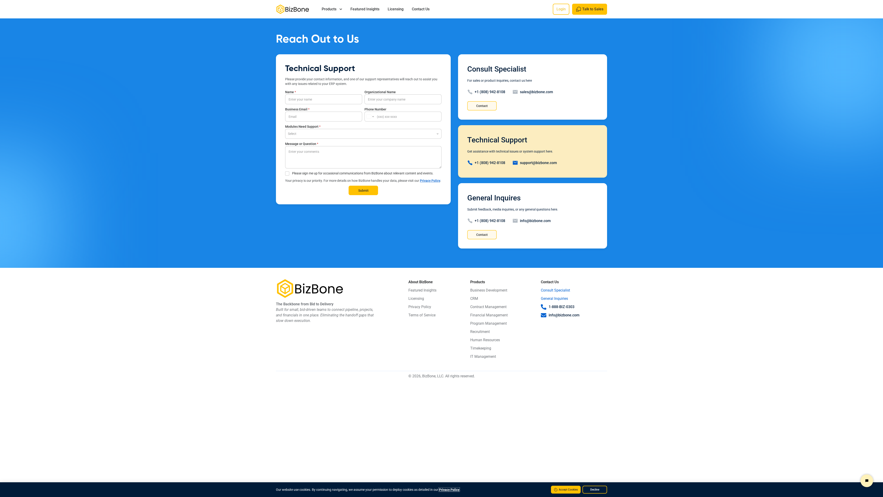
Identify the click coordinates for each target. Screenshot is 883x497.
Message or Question (301, 144)
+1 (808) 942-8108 (490, 92)
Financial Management (489, 315)
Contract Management (488, 307)
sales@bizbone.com (536, 92)
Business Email (297, 109)
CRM (474, 298)
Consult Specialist (555, 290)
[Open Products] (340, 9)
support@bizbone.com (538, 163)
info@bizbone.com (535, 221)
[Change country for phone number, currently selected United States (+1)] (369, 116)
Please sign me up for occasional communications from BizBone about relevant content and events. (362, 173)
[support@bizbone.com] (515, 163)
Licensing (416, 298)
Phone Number (375, 109)
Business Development (488, 290)
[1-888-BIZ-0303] (543, 307)
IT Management (483, 356)
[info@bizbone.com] (515, 221)
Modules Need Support (303, 126)
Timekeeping (480, 348)
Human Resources (485, 340)
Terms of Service (422, 315)
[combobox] (363, 134)
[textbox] (362, 133)
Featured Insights (422, 290)
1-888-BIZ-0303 (561, 307)
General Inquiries (554, 298)
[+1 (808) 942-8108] (470, 92)
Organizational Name (380, 92)
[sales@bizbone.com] (515, 92)
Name (290, 92)
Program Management (488, 323)
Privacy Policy (430, 180)
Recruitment (480, 331)
